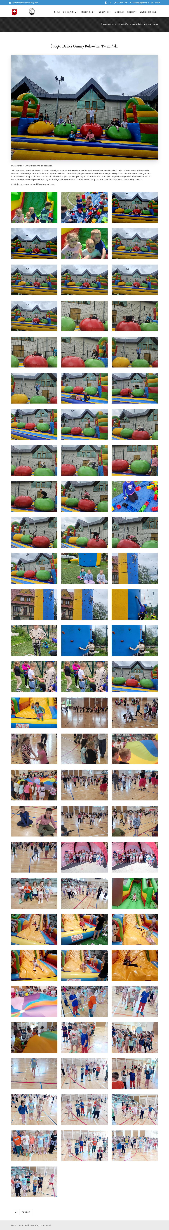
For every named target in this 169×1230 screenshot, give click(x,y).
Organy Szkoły (69, 12)
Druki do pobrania (148, 12)
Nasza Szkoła (87, 12)
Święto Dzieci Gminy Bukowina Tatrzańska (138, 23)
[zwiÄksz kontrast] (105, 2)
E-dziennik (119, 12)
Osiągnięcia (104, 12)
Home (57, 12)
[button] (23, 1212)
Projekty (131, 12)
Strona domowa (108, 23)
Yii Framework (45, 1225)
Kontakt (157, 3)
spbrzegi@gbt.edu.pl (141, 3)
